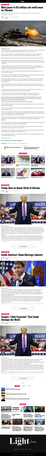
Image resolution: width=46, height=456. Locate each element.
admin (7, 191)
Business (30, 449)
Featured (10, 143)
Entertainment (16, 449)
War (27, 143)
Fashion (22, 449)
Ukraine (23, 143)
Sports (26, 449)
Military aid (15, 143)
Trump (19, 143)
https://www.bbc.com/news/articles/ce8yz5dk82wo (11, 140)
